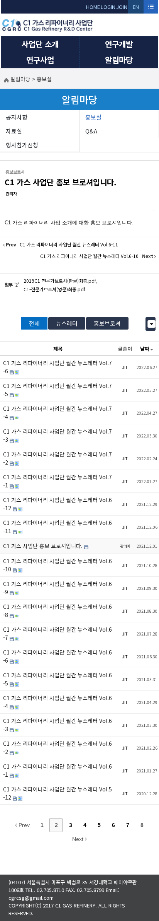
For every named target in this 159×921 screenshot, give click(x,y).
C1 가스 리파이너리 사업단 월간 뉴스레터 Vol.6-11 (57, 527)
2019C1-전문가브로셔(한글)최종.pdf (60, 280)
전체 (34, 323)
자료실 (14, 131)
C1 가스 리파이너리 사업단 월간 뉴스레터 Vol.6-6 (57, 656)
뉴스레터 (67, 323)
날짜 (144, 348)
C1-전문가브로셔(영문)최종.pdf (54, 289)
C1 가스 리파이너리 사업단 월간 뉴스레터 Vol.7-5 (57, 390)
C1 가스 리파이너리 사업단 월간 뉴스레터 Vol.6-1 (57, 770)
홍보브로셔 (107, 323)
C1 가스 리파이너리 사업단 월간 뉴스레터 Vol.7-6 (57, 367)
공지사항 (16, 117)
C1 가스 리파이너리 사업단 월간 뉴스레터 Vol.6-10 (57, 565)
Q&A (91, 131)
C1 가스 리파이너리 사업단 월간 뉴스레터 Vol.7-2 (57, 458)
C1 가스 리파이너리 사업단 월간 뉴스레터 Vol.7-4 (57, 412)
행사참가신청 (22, 145)
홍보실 (93, 117)
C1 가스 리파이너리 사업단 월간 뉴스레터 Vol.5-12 (57, 793)
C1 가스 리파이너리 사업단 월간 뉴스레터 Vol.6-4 (57, 702)
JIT (125, 367)
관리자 (11, 193)
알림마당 (119, 59)
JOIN (121, 6)
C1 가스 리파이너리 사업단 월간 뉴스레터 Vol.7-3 (57, 435)
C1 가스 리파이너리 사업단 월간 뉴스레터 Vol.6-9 (57, 588)
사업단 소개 (40, 44)
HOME (93, 6)
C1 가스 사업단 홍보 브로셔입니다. (61, 182)
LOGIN (108, 6)
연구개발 (119, 44)
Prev (23, 825)
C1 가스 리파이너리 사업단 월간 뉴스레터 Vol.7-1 (57, 481)
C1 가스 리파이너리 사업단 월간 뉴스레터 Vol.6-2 (57, 747)
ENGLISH (136, 8)
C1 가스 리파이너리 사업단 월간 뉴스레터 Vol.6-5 (57, 679)
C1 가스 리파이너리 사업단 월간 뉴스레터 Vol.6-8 (57, 611)
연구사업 (40, 59)
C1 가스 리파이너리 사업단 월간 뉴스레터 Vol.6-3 (57, 725)
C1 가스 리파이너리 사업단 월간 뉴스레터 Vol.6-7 (57, 633)
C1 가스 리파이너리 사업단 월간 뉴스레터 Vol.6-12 (57, 504)
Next (78, 839)
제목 (58, 348)
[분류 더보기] (151, 324)
